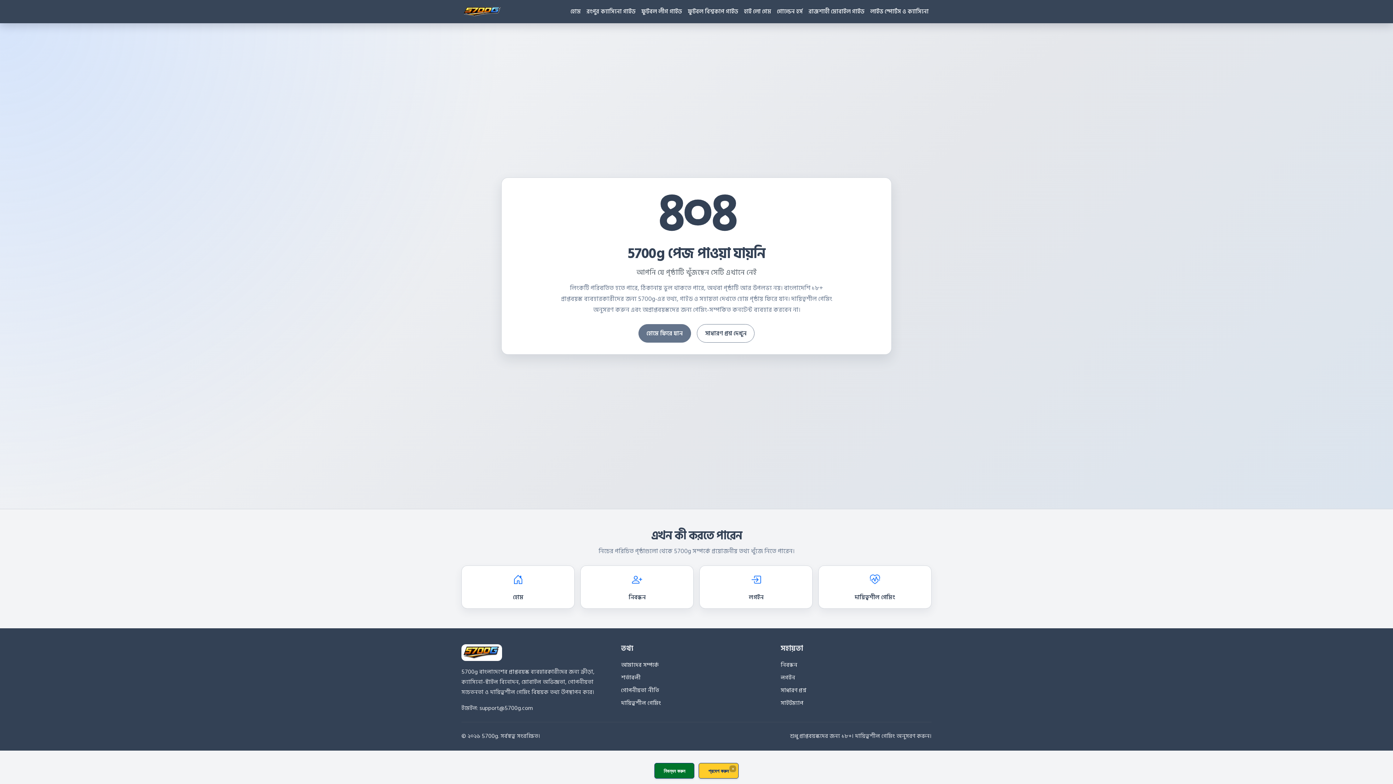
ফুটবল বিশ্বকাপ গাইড (713, 11)
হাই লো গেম (757, 11)
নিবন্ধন (637, 597)
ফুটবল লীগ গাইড (661, 11)
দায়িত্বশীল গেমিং (875, 597)
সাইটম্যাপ (792, 703)
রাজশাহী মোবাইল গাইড (836, 11)
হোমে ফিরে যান (664, 333)
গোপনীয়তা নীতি (640, 690)
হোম (576, 11)
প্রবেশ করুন (718, 770)
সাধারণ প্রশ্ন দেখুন (726, 333)
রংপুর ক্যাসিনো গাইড (611, 11)
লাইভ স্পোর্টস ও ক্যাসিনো (899, 11)
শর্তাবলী (631, 677)
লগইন (756, 597)
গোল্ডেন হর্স (790, 11)
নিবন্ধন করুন (674, 770)
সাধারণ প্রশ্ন (793, 690)
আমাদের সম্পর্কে (640, 665)
